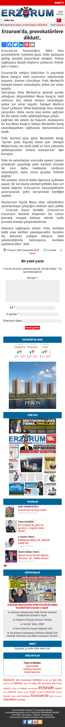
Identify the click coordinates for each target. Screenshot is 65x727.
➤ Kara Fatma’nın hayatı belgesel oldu (32, 628)
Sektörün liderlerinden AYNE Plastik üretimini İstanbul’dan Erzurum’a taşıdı (32, 606)
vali (4, 683)
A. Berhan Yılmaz (26, 537)
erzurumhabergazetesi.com (17, 712)
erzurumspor (26, 680)
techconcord (15, 717)
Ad (12, 308)
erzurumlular (33, 688)
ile (12, 683)
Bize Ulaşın (27, 715)
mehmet (58, 692)
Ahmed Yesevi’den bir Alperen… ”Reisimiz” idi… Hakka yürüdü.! (34, 557)
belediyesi (25, 696)
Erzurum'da (40, 695)
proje (5, 692)
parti (26, 683)
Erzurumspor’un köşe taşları (32, 510)
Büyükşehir (9, 679)
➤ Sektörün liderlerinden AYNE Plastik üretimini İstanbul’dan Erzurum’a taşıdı (32, 614)
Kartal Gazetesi (32, 672)
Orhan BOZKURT (26, 521)
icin (50, 680)
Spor (55, 680)
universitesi (46, 683)
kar (8, 683)
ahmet (13, 696)
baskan (23, 688)
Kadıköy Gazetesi (32, 669)
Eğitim (34, 683)
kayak (26, 692)
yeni (51, 696)
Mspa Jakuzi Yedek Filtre (45, 717)
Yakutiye (18, 683)
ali (18, 688)
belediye (37, 679)
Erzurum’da (49, 692)
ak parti (40, 692)
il (11, 688)
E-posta (12, 314)
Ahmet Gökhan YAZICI (28, 552)
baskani (21, 699)
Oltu (60, 680)
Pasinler (6, 696)
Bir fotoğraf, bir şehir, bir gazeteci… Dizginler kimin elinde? (31, 528)
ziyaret (58, 688)
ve (39, 683)
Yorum (32, 278)
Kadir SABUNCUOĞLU (28, 506)
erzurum (46, 687)
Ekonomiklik (32, 666)
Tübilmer (37, 715)
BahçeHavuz (47, 715)
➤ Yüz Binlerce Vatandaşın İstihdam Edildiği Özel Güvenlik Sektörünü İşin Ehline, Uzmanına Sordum (32, 634)
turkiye (59, 683)
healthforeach (28, 717)
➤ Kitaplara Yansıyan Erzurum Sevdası (32, 619)
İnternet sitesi (12, 321)
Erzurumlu (58, 696)
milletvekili (12, 692)
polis (19, 696)
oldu (18, 680)
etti (30, 683)
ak (44, 680)
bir (47, 680)
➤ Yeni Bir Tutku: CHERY (32, 624)
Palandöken (10, 699)
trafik (14, 689)
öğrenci (20, 692)
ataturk (6, 688)
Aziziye (32, 692)
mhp (54, 683)
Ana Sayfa (16, 715)
